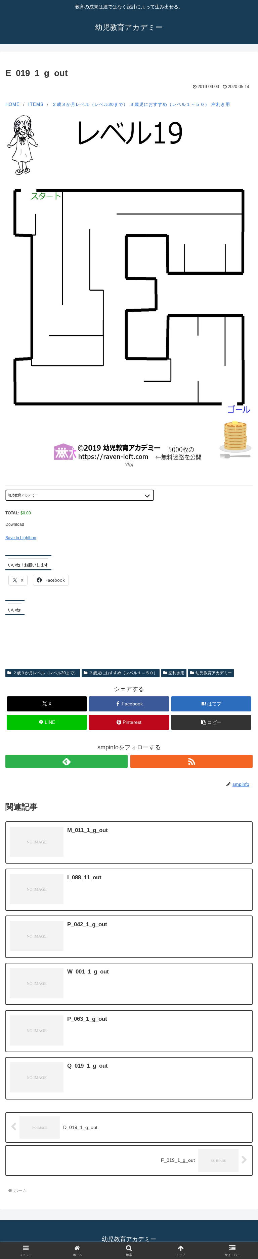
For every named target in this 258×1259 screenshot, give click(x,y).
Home (12, 104)
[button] (211, 722)
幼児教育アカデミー (214, 673)
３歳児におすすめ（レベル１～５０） (170, 104)
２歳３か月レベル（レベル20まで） (90, 104)
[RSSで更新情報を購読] (191, 761)
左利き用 (220, 104)
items (36, 104)
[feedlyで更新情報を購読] (66, 761)
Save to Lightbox (20, 538)
